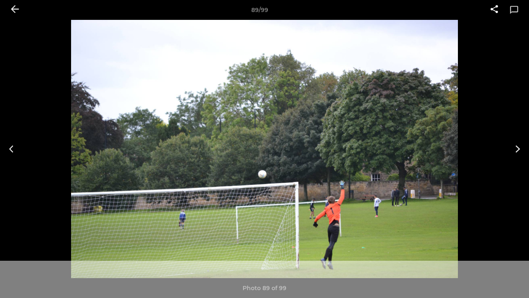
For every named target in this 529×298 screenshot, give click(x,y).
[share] (494, 10)
